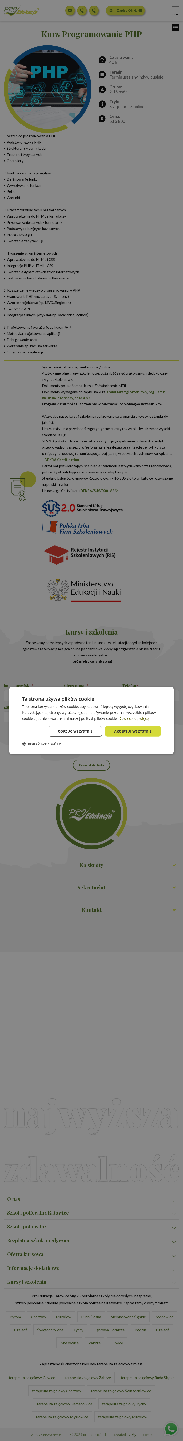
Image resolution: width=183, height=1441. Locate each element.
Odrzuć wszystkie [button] (75, 731)
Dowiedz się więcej (134, 718)
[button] (41, 744)
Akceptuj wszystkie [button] (133, 731)
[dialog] (91, 720)
